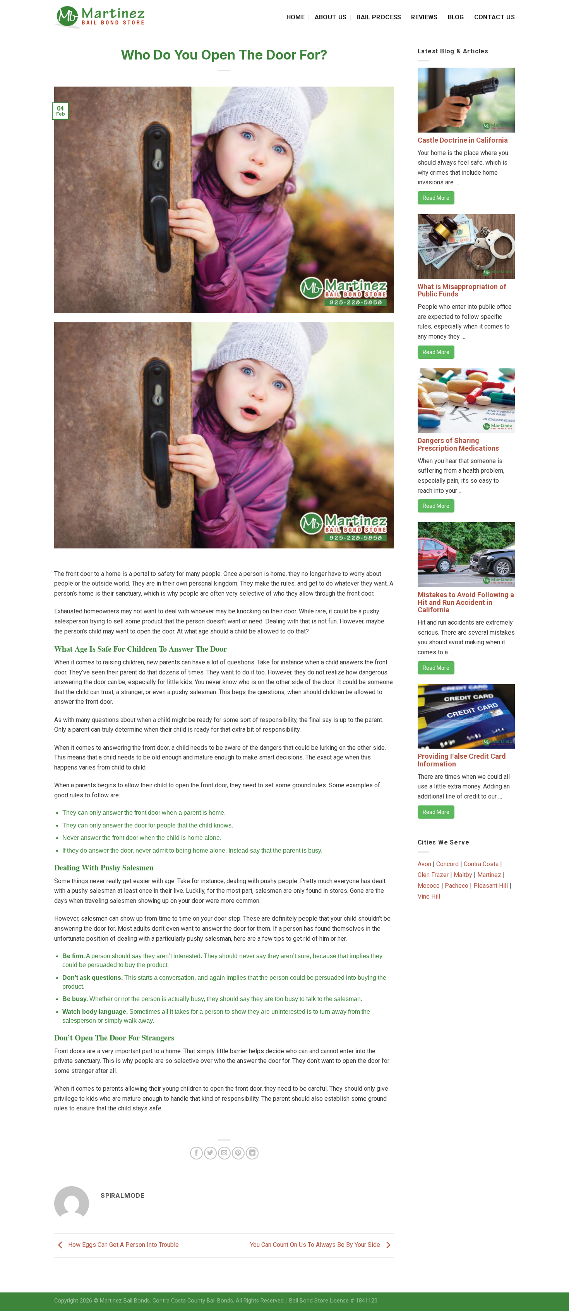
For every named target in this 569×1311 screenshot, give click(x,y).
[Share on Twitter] (210, 1153)
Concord (447, 864)
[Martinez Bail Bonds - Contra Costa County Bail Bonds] (107, 17)
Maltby (463, 875)
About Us (331, 17)
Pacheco (456, 885)
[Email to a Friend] (224, 1153)
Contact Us (494, 17)
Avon (424, 864)
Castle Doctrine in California (463, 140)
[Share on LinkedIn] (252, 1153)
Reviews (424, 17)
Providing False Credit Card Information (462, 760)
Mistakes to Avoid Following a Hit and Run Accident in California (466, 602)
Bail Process (378, 17)
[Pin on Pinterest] (238, 1153)
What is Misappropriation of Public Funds (462, 290)
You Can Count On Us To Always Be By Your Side (316, 1245)
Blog (456, 17)
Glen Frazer (433, 875)
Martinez (489, 875)
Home (295, 17)
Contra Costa (481, 864)
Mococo (429, 885)
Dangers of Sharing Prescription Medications (458, 444)
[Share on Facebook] (196, 1153)
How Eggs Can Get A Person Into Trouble (123, 1245)
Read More (436, 198)
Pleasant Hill (490, 885)
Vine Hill (429, 896)
